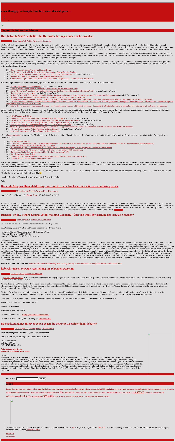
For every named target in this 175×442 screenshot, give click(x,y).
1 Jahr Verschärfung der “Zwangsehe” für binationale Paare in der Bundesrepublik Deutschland (46, 150)
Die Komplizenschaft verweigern (22, 93)
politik (21, 396)
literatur (150, 392)
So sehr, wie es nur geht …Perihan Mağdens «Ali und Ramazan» (34, 131)
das (73, 428)
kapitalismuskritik (127, 392)
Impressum (10, 18)
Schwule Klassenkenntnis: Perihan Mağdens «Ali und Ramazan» (34, 129)
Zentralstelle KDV (33, 430)
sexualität (68, 396)
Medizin (155, 392)
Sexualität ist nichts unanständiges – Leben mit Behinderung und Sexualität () (82, 143)
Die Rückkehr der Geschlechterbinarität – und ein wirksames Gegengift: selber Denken (43, 72)
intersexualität (112, 392)
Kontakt (9, 16)
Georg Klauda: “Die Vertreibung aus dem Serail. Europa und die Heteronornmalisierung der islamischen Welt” (51, 91)
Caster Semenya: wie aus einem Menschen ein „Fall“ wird (32, 146)
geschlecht (159, 389)
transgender (89, 396)
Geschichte (151, 389)
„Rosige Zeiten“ (32, 195)
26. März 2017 (6, 41)
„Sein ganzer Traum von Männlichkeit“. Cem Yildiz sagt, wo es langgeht (37, 118)
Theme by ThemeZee (9, 440)
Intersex (103, 392)
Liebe (146, 392)
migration (161, 392)
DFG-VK (101, 428)
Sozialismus (76, 396)
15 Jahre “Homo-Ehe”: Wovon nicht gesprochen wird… (31, 158)
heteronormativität (37, 392)
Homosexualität (67, 392)
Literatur (32, 329)
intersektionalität (94, 392)
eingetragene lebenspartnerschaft (129, 389)
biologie (81, 389)
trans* (81, 396)
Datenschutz (15, 20)
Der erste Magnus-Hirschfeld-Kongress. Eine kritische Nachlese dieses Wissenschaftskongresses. (59, 186)
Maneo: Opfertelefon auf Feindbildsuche (25, 87)
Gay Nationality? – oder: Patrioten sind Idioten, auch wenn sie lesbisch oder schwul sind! (43, 89)
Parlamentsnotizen (14, 135)
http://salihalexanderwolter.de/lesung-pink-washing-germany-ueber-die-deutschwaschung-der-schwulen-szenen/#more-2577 (75, 263)
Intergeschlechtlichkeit (81, 392)
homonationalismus (52, 392)
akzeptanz (8, 389)
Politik (29, 41)
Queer (27, 395)
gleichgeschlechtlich (24, 392)
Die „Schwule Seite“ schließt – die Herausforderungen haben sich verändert (47, 35)
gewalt (16, 392)
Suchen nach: (11, 378)
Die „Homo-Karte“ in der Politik (22, 154)
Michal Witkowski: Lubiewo (21, 116)
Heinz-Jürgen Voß (19, 41)
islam (119, 392)
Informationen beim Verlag (11, 349)
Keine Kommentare (50, 191)
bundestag (98, 389)
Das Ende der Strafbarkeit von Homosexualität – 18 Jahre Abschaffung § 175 (39, 152)
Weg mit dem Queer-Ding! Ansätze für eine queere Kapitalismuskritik (36, 76)
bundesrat (90, 389)
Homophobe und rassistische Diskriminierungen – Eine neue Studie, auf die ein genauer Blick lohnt (47, 97)
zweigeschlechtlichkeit (101, 396)
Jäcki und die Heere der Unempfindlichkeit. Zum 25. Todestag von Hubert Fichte (40, 125)
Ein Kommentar (45, 41)
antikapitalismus (45, 389)
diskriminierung (111, 389)
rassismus (36, 395)
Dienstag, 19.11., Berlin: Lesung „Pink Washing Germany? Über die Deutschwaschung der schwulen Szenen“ (67, 214)
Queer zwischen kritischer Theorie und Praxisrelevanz (30, 70)
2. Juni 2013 (5, 274)
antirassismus (57, 389)
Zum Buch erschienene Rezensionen (15, 351)
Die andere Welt (45, 319)
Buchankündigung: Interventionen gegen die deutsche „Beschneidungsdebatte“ (49, 323)
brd (86, 389)
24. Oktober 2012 (7, 329)
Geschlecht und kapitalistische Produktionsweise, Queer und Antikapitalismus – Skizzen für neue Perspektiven (51, 79)
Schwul (47, 396)
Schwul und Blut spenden (20, 141)
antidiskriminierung (33, 389)
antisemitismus (68, 389)
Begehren (75, 389)
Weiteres (35, 41)
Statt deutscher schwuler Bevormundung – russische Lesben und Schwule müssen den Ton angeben (47, 156)
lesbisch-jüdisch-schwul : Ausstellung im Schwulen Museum (37, 268)
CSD (103, 389)
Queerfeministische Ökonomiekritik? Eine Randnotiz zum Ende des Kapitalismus (41, 74)
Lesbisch (138, 392)
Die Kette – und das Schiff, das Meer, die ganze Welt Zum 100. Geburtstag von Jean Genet (44, 120)
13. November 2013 (8, 220)
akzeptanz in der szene (19, 389)
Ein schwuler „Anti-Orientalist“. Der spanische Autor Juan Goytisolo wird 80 (39, 122)
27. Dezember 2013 (8, 191)
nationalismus (12, 396)
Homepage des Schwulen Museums (35, 314)
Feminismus (143, 389)
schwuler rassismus (59, 396)
